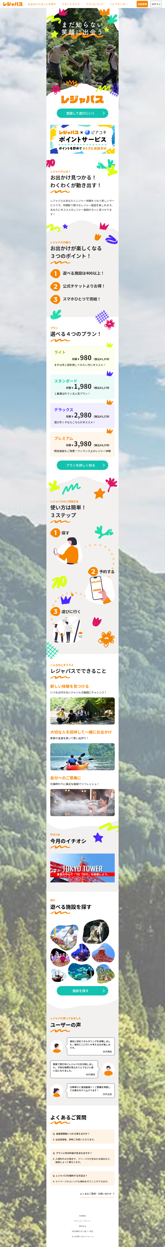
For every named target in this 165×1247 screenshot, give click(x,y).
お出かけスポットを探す (42, 4)
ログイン (156, 4)
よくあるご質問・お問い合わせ (96, 1193)
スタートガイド (71, 4)
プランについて (95, 4)
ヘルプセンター (119, 4)
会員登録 (142, 4)
